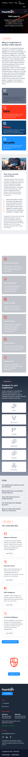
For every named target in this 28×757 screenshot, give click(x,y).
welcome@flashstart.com (8, 733)
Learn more (9, 553)
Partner (11, 3)
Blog (16, 3)
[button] (14, 486)
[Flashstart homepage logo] (8, 11)
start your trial (14, 674)
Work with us (5, 706)
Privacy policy (6, 754)
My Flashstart (21, 2)
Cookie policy (15, 754)
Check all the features (10, 642)
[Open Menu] (25, 11)
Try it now (7, 693)
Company (4, 3)
